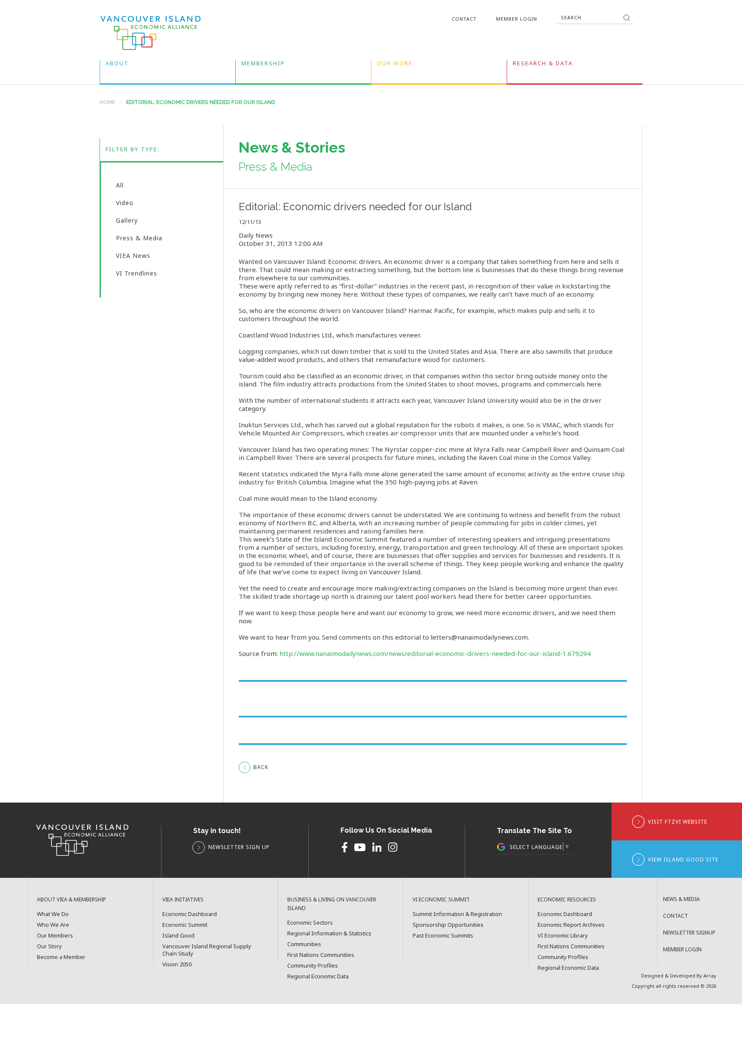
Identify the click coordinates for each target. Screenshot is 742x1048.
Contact (464, 18)
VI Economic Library (563, 935)
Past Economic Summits (443, 935)
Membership (263, 65)
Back (260, 767)
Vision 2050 (177, 964)
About (117, 65)
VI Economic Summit (441, 899)
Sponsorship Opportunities (448, 924)
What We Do (53, 914)
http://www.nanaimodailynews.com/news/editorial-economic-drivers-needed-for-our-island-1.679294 (435, 653)
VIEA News (133, 257)
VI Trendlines (136, 274)
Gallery (127, 222)
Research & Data (543, 65)
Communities (304, 944)
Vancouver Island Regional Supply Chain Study (206, 950)
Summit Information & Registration (457, 914)
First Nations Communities (320, 955)
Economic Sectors (310, 922)
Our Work (395, 65)
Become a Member (61, 957)
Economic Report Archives (571, 924)
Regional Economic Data (318, 976)
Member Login (516, 18)
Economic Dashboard (189, 914)
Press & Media (139, 239)
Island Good (178, 935)
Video (125, 204)
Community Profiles (312, 965)
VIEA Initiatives (183, 899)
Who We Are (53, 924)
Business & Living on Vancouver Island (331, 904)
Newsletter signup (689, 932)
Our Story (49, 946)
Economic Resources (567, 899)
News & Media (681, 899)
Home (107, 102)
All (120, 187)
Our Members (55, 935)
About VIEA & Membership (71, 899)
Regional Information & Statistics (329, 933)
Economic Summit (184, 924)
